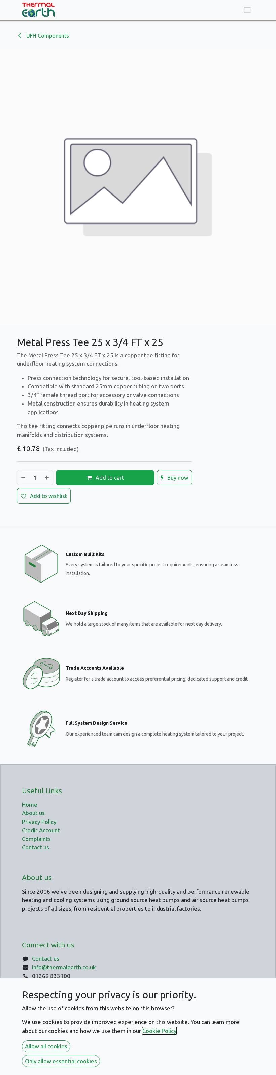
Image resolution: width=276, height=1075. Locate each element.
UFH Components (47, 36)
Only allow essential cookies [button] (61, 1061)
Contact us (45, 958)
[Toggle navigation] (247, 10)
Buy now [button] (177, 478)
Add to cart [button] (109, 478)
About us (33, 813)
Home (29, 804)
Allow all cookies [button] (46, 1046)
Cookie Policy (159, 1030)
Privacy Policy (39, 821)
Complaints (36, 839)
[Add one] (47, 477)
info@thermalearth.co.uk (64, 967)
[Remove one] (23, 477)
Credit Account (41, 830)
